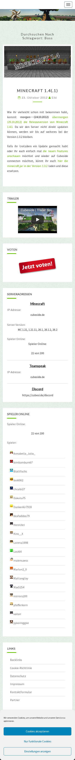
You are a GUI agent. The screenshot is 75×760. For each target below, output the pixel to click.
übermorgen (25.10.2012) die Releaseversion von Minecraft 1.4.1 (37, 122)
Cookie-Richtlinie (21, 668)
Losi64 (17, 551)
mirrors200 (20, 596)
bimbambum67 (23, 462)
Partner (15, 700)
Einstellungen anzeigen (37, 751)
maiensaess (20, 560)
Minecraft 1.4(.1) (37, 90)
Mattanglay (20, 578)
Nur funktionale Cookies (37, 741)
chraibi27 (19, 489)
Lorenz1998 (20, 542)
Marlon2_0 (20, 569)
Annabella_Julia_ (24, 453)
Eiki (54, 97)
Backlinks (16, 660)
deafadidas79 (21, 516)
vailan (17, 614)
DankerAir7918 (22, 507)
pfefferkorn (20, 605)
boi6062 (18, 480)
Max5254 (18, 587)
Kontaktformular (21, 692)
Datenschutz (18, 676)
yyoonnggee (21, 623)
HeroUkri (19, 525)
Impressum (17, 684)
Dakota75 (19, 498)
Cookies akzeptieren (37, 731)
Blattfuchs (20, 471)
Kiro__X (18, 534)
